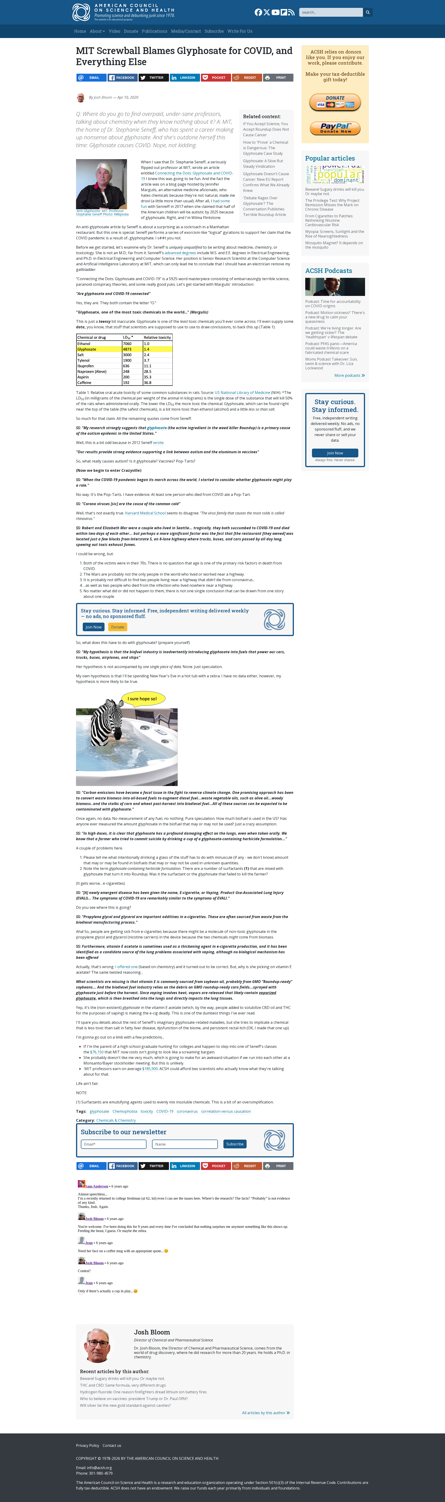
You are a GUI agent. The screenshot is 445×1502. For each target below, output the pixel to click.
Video (114, 31)
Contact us (112, 1445)
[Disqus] (185, 1236)
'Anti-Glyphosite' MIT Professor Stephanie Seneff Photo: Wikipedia (102, 212)
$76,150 (97, 1052)
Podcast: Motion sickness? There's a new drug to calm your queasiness (335, 317)
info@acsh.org (99, 1467)
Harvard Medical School (146, 513)
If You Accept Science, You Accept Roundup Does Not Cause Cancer (266, 129)
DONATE (335, 98)
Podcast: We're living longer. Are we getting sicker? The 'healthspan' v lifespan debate (333, 332)
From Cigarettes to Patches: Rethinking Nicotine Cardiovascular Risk (329, 220)
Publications (154, 31)
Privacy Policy (87, 1445)
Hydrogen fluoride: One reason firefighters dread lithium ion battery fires (143, 1391)
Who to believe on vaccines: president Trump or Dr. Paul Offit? (134, 1398)
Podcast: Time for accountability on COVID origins (333, 303)
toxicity (147, 1111)
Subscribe (214, 31)
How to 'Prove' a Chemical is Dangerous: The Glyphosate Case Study (265, 148)
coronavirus (187, 1111)
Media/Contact (186, 31)
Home (80, 31)
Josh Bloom (103, 97)
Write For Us (239, 31)
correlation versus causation (226, 1111)
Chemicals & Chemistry (116, 1120)
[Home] (128, 12)
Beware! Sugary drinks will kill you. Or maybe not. (122, 1378)
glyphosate (99, 1111)
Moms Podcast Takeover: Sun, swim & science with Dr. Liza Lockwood (331, 364)
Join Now (94, 627)
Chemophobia (125, 1111)
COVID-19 (164, 1111)
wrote (158, 442)
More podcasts (347, 375)
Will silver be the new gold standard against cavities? (125, 1405)
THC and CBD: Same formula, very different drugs (123, 1385)
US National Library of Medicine (242, 392)
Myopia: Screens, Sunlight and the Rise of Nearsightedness (334, 233)
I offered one (126, 966)
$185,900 (150, 1068)
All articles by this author (264, 1412)
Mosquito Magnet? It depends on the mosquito (334, 245)
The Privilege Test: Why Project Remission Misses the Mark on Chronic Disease (332, 205)
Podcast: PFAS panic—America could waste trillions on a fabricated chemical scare (331, 348)
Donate (131, 31)
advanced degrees (180, 252)
